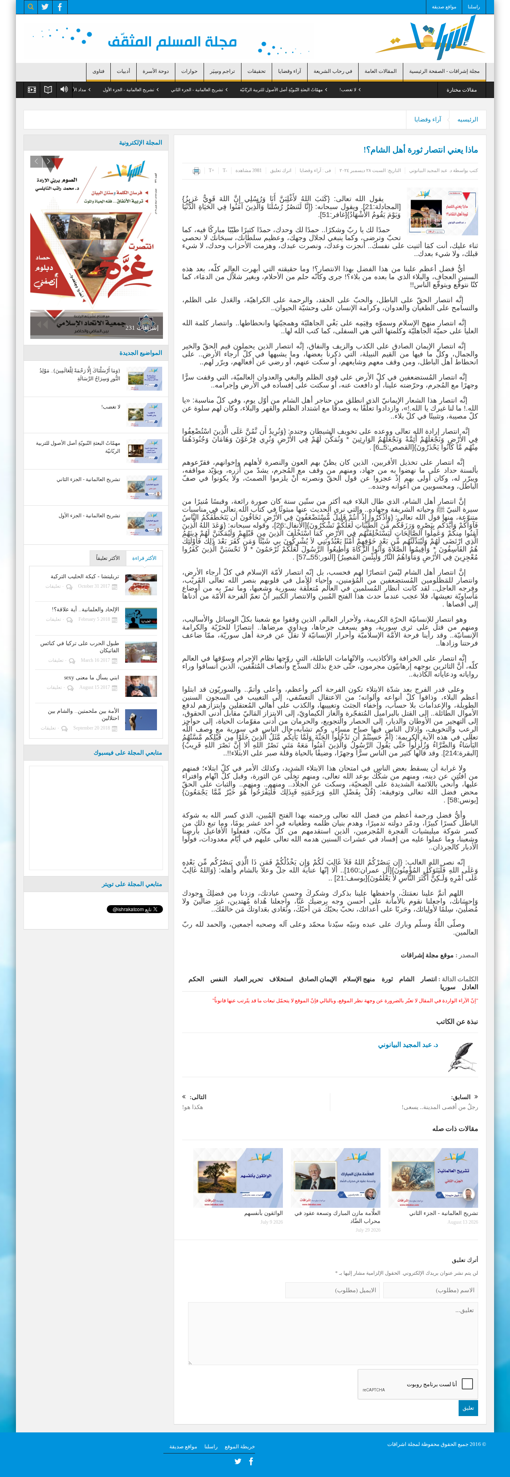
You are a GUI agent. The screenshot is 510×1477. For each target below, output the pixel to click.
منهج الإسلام (359, 979)
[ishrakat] (430, 36)
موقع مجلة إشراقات (427, 955)
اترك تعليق (280, 170)
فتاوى (98, 71)
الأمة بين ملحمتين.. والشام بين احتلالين (83, 714)
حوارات (189, 71)
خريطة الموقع (240, 1447)
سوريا (447, 987)
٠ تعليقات (54, 586)
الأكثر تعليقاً (108, 558)
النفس (218, 979)
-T (225, 170)
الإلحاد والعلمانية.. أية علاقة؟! (85, 609)
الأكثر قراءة (144, 558)
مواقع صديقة (444, 7)
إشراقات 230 (63, 324)
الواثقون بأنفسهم (263, 1213)
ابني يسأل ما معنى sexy (91, 678)
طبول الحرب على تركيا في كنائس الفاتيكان (79, 646)
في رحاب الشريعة (333, 71)
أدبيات (123, 71)
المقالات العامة (381, 71)
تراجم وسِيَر (222, 71)
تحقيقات (256, 71)
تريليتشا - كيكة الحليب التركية (85, 576)
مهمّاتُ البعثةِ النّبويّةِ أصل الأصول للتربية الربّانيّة (327, 89)
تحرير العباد (248, 979)
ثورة (387, 979)
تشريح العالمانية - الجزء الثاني (243, 89)
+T (211, 170)
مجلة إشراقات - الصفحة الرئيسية (444, 71)
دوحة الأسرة (156, 71)
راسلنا (474, 7)
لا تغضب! (393, 89)
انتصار (429, 979)
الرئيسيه (467, 119)
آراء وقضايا (289, 71)
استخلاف (281, 979)
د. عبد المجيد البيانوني (430, 170)
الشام (406, 979)
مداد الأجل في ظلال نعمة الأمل (104, 89)
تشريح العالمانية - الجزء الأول (174, 89)
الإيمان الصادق (318, 979)
